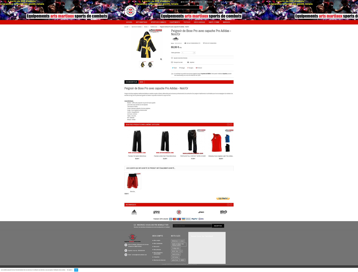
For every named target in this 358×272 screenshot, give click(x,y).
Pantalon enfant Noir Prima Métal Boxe (165, 156)
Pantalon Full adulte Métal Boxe (137, 156)
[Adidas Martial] (134, 212)
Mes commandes (158, 243)
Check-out (219, 2)
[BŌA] (224, 212)
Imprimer (192, 62)
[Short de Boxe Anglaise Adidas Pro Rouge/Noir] (132, 181)
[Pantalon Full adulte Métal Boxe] (137, 141)
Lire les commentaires (193, 43)
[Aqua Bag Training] (156, 212)
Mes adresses (157, 249)
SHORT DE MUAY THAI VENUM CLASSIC (178, 244)
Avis (141, 82)
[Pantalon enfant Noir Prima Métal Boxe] (165, 141)
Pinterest (199, 68)
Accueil (126, 27)
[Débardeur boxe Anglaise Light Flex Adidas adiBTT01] (221, 141)
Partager (182, 68)
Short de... (132, 191)
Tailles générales (175, 52)
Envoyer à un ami (178, 62)
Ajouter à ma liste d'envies (180, 58)
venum (182, 241)
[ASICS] (201, 212)
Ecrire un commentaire (210, 43)
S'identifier (229, 2)
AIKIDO (182, 260)
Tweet (175, 68)
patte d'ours (175, 260)
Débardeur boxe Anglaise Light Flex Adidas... (220, 156)
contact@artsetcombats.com (139, 255)
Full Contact (175, 257)
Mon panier (209, 2)
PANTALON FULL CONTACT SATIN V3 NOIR (193, 156)
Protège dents (175, 248)
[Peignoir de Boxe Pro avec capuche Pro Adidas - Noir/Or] (142, 64)
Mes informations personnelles (158, 253)
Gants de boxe (176, 254)
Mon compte (185, 2)
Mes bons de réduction (160, 260)
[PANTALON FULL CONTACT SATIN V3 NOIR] (193, 141)
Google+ (191, 68)
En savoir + (70, 270)
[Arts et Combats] (130, 11)
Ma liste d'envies (197, 2)
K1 (181, 251)
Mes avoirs (156, 246)
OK (76, 270)
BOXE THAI (175, 251)
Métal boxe (175, 241)
